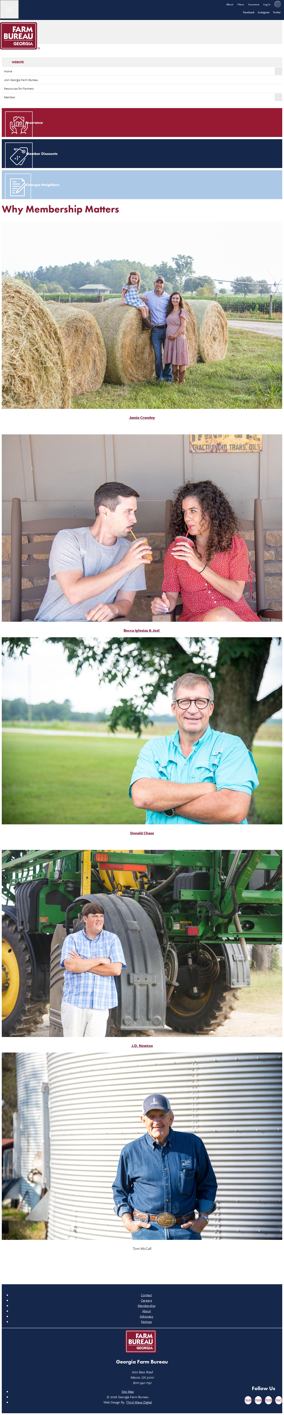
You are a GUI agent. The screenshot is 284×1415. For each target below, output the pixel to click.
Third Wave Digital (139, 1402)
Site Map (128, 1391)
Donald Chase (142, 833)
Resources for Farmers (19, 88)
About (229, 4)
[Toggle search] (277, 4)
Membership (146, 1305)
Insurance (253, 4)
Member (9, 97)
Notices (146, 1321)
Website (18, 62)
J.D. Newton (142, 1045)
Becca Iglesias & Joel (142, 630)
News (240, 4)
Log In (266, 4)
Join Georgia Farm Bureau (21, 79)
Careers (146, 1300)
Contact (146, 1294)
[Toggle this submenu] (278, 71)
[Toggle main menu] (9, 9)
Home (8, 71)
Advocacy (146, 1316)
